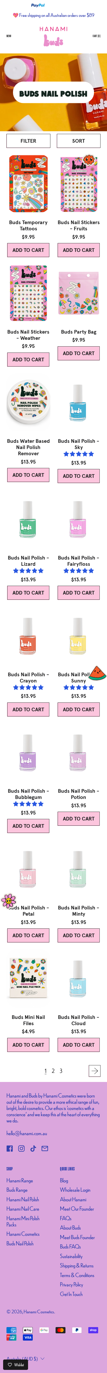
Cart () (96, 37)
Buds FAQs (70, 1246)
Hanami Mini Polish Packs (22, 1221)
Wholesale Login (75, 1189)
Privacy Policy (71, 1284)
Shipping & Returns (76, 1265)
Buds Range (17, 1189)
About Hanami (73, 1199)
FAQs (65, 1218)
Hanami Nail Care (22, 1208)
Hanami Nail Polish (22, 1199)
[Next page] (95, 1071)
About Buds (70, 1227)
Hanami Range (19, 1180)
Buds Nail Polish (20, 1243)
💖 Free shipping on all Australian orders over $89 (53, 15)
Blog (64, 1180)
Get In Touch (71, 1294)
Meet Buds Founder (77, 1237)
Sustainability (71, 1256)
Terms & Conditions (77, 1275)
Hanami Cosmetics (22, 1233)
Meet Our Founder (77, 1208)
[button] (28, 141)
